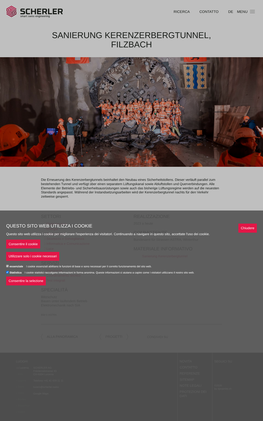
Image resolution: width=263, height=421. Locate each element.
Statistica (16, 272)
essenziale (17, 266)
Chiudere (247, 228)
